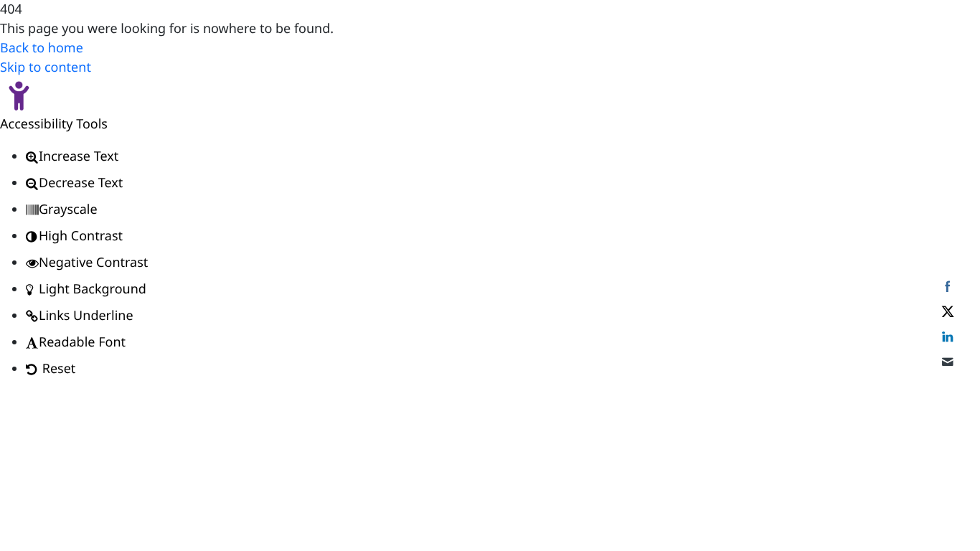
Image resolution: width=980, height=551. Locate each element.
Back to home (41, 48)
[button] (490, 96)
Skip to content (45, 67)
